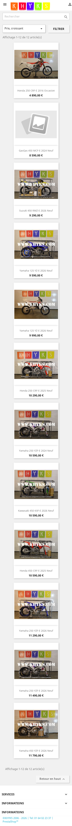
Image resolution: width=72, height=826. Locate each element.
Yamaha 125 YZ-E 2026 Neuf (36, 270)
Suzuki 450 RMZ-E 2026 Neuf (36, 210)
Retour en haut (52, 779)
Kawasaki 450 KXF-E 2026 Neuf (36, 510)
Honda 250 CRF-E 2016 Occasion (36, 90)
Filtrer (58, 29)
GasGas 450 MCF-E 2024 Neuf (36, 150)
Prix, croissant (24, 28)
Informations (13, 812)
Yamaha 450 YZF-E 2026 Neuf (36, 750)
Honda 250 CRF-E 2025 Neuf (36, 390)
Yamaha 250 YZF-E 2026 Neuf (36, 630)
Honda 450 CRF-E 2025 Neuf (36, 570)
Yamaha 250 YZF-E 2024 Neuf (36, 450)
